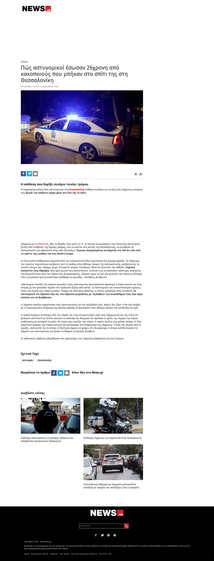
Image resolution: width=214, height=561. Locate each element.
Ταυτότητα (103, 554)
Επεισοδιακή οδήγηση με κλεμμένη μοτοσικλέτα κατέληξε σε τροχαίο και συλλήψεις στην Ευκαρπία (111, 486)
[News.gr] (36, 8)
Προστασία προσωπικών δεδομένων (84, 554)
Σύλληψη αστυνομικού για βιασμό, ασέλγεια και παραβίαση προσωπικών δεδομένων (47, 439)
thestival (43, 243)
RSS (110, 554)
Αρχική (26, 554)
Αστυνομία (27, 360)
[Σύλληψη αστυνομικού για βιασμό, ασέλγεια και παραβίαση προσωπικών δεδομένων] (50, 416)
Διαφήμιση (54, 554)
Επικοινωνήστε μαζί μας (39, 554)
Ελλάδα (24, 62)
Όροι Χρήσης (64, 554)
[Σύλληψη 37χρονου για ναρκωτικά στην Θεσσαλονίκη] (113, 416)
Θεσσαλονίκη (44, 360)
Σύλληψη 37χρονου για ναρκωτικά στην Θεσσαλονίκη (112, 437)
